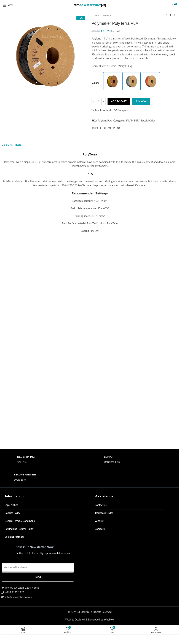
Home (94, 15)
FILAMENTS (105, 15)
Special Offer (148, 121)
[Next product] (174, 15)
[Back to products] (170, 15)
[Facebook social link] (100, 128)
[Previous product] (166, 15)
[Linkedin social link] (114, 128)
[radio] (112, 81)
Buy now (140, 101)
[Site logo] (90, 5)
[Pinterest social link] (109, 128)
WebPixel (109, 620)
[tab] (11, 145)
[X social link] (105, 128)
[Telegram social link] (118, 128)
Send (38, 577)
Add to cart (119, 101)
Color (95, 83)
